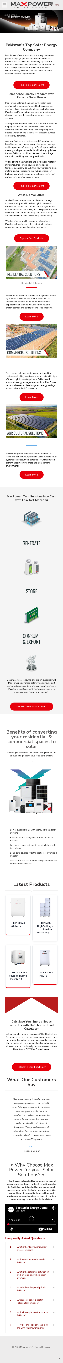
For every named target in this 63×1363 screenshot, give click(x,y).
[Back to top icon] (59, 1358)
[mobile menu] (4, 5)
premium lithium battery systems (33, 61)
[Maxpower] (31, 5)
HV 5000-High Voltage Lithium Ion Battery (45, 927)
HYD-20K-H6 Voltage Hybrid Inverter (18, 976)
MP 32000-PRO (46, 974)
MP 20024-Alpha (18, 924)
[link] (31, 791)
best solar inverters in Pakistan (42, 123)
